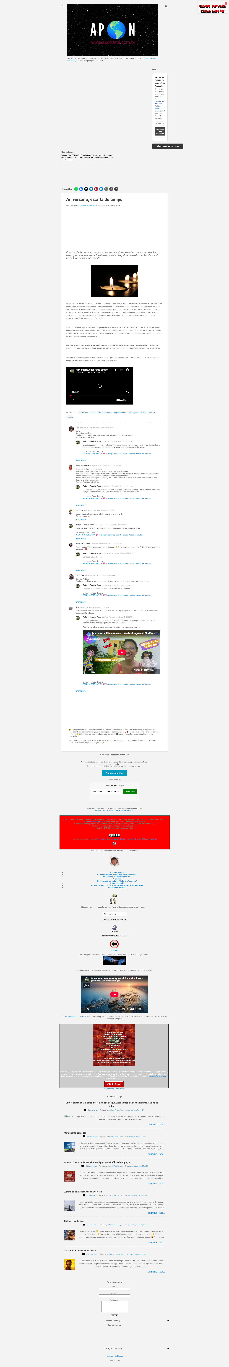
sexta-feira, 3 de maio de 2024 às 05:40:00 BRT (100, 575)
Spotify (97, 810)
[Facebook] (81, 189)
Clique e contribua (115, 773)
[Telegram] (101, 189)
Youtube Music (107, 810)
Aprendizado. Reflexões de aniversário (83, 1191)
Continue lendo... (156, 1125)
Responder (81, 461)
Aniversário (83, 412)
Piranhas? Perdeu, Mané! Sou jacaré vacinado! (116, 874)
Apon (93, 412)
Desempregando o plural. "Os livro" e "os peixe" (117, 881)
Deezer (117, 810)
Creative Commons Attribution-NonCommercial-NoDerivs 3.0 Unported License (126, 839)
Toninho (79, 510)
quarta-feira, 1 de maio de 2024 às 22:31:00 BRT (106, 544)
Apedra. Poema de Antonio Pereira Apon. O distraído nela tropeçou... (98, 1162)
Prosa (143, 412)
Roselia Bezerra (82, 466)
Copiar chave (130, 791)
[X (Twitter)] (86, 189)
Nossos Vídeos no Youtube (140, 453)
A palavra (117, 879)
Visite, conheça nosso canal (73, 1016)
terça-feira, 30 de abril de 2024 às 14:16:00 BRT (117, 486)
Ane (77, 607)
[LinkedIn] (91, 189)
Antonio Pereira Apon (92, 441)
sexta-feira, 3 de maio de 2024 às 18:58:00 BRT (117, 585)
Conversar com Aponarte (160, 131)
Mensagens (133, 412)
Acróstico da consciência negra (80, 1250)
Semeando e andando (117, 887)
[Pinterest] (96, 189)
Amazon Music (128, 810)
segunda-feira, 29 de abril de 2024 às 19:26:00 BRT (97, 427)
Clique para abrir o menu (168, 146)
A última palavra (117, 872)
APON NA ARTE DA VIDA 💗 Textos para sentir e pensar (105, 453)
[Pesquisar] (166, 6)
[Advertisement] (142, 168)
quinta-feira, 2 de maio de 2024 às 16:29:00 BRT (118, 553)
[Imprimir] (111, 189)
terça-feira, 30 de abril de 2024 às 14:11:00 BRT (117, 441)
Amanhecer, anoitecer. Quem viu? (117, 877)
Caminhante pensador (75, 1133)
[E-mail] (106, 189)
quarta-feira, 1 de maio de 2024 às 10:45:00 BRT (111, 525)
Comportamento (104, 412)
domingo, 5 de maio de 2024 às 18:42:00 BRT (117, 617)
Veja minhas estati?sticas (114, 1089)
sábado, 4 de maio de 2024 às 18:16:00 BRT (94, 607)
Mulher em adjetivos (74, 1221)
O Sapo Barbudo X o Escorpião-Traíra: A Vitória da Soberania (159, 103)
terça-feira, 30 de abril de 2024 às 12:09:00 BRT (105, 466)
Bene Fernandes (83, 544)
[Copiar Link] (116, 189)
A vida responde (117, 883)
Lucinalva (80, 575)
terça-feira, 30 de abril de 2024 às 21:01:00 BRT (99, 510)
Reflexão (152, 412)
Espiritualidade (120, 412)
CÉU (77, 427)
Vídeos (70, 417)
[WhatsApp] (76, 189)
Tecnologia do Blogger (114, 1356)
